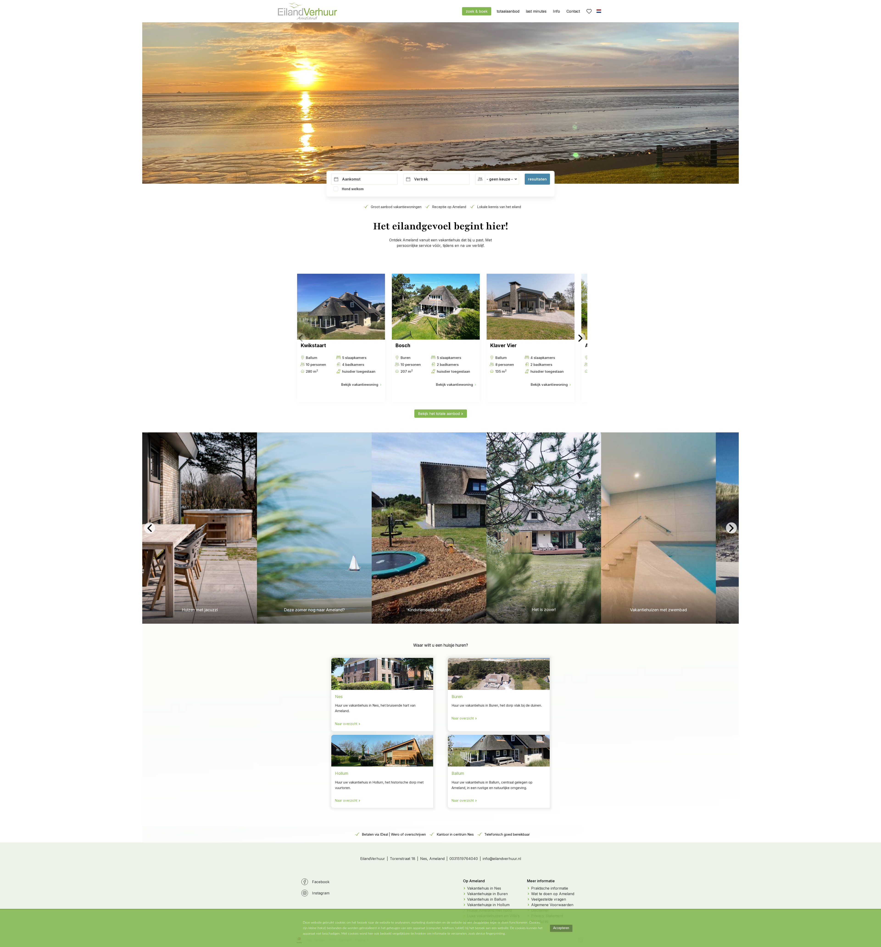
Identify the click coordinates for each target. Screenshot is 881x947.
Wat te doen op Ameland (552, 893)
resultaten (537, 179)
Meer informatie (541, 881)
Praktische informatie (549, 888)
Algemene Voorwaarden (552, 904)
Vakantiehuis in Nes (484, 888)
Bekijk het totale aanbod (439, 413)
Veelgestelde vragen (548, 899)
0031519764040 (463, 858)
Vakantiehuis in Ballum (486, 899)
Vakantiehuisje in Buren (487, 893)
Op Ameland (474, 881)
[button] (301, 338)
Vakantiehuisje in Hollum (488, 904)
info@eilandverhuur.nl (502, 858)
